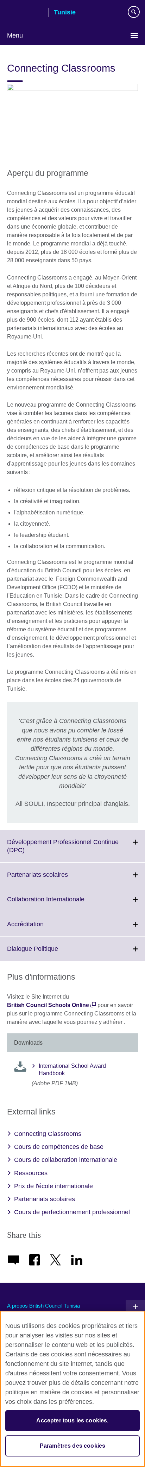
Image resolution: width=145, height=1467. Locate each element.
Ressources (31, 1173)
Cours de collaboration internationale (65, 1159)
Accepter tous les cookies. (72, 1420)
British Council (25, 13)
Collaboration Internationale (61, 903)
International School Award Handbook (72, 1069)
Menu (15, 35)
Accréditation (41, 928)
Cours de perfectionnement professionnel (72, 1212)
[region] (72, 1389)
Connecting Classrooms (47, 1133)
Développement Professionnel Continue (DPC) (63, 850)
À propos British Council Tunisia (43, 1306)
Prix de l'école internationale (53, 1186)
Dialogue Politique (48, 953)
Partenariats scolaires (53, 879)
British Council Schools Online (48, 1005)
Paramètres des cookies (73, 1446)
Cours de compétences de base (58, 1146)
